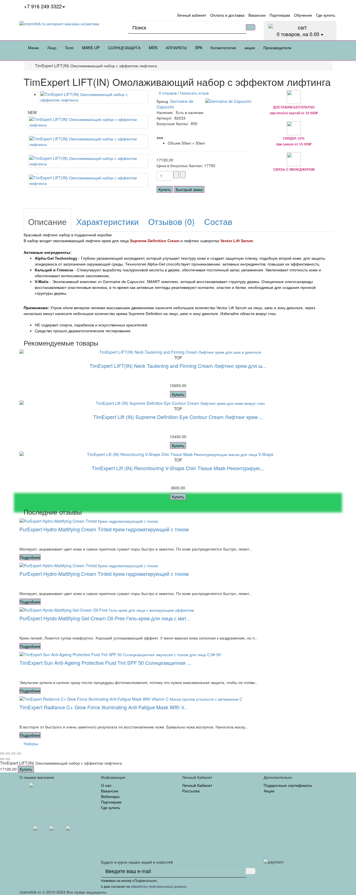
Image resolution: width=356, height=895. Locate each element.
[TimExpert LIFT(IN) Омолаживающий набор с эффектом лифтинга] (93, 97)
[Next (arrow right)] (8, 759)
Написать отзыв (194, 93)
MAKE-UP (91, 47)
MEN (153, 47)
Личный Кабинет (197, 785)
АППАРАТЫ (176, 47)
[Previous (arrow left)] (2, 759)
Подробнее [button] (30, 557)
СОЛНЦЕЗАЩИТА (124, 47)
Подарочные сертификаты (288, 785)
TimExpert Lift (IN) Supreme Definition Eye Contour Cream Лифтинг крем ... (178, 416)
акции (249, 47)
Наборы (31, 743)
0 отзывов (167, 93)
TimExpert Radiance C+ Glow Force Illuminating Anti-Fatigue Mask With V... (103, 707)
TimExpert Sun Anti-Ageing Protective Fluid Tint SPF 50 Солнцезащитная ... (105, 662)
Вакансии (109, 791)
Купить (165, 189)
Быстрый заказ (189, 189)
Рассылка (191, 791)
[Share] (8, 753)
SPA (198, 47)
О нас (106, 785)
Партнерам (111, 802)
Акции (269, 791)
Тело (69, 47)
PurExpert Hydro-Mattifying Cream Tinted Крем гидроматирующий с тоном (104, 529)
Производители (277, 47)
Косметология (223, 47)
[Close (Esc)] (2, 753)
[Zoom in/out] (19, 753)
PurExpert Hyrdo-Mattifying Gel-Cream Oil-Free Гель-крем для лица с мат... (105, 618)
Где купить (110, 807)
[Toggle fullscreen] (13, 753)
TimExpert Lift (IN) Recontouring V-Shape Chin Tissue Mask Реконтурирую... (178, 468)
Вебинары (110, 796)
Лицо (51, 47)
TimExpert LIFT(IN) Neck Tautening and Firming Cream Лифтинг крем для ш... (178, 365)
